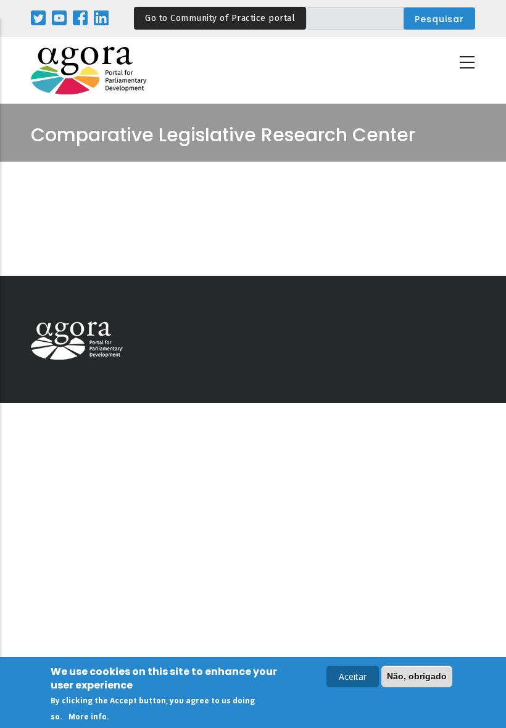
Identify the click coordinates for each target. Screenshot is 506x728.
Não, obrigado (417, 676)
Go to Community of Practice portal (220, 18)
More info (87, 716)
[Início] (89, 70)
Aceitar (353, 676)
